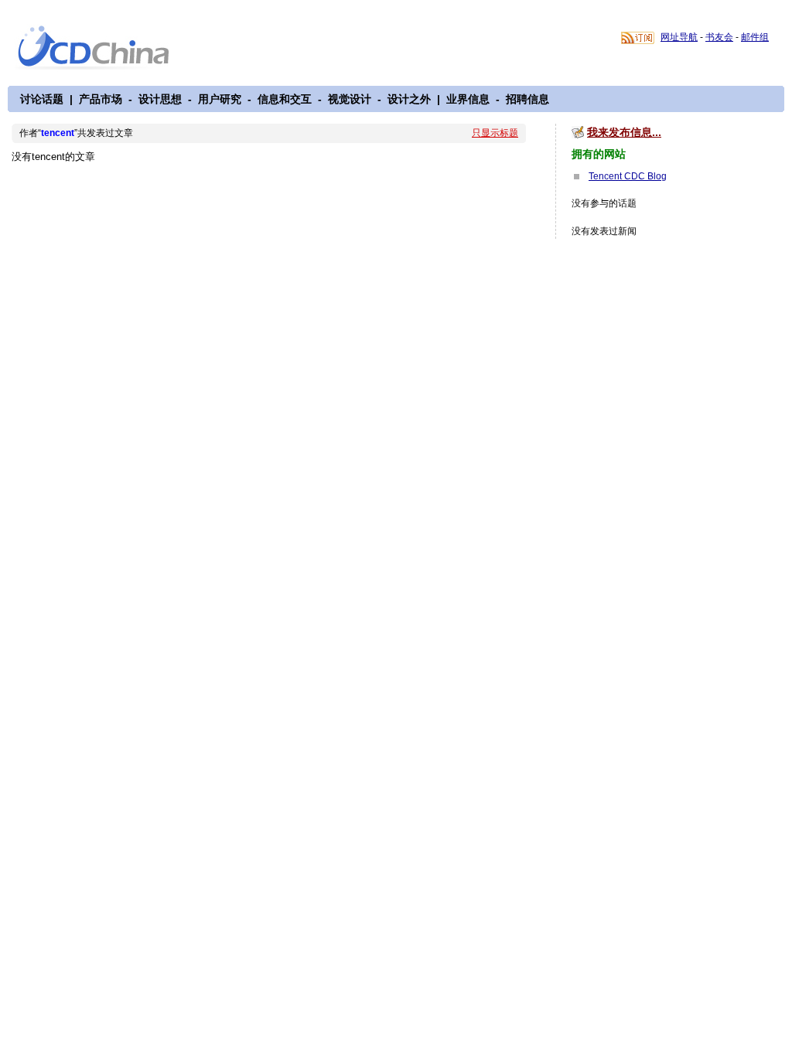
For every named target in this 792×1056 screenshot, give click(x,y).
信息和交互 (285, 99)
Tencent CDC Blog (628, 176)
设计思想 (160, 99)
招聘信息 (527, 99)
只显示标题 (495, 133)
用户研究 (219, 99)
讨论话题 (41, 99)
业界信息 (468, 99)
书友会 (719, 37)
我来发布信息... (624, 132)
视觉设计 (349, 99)
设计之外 (409, 99)
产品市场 (100, 99)
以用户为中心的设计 (103, 48)
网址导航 (679, 37)
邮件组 (755, 37)
